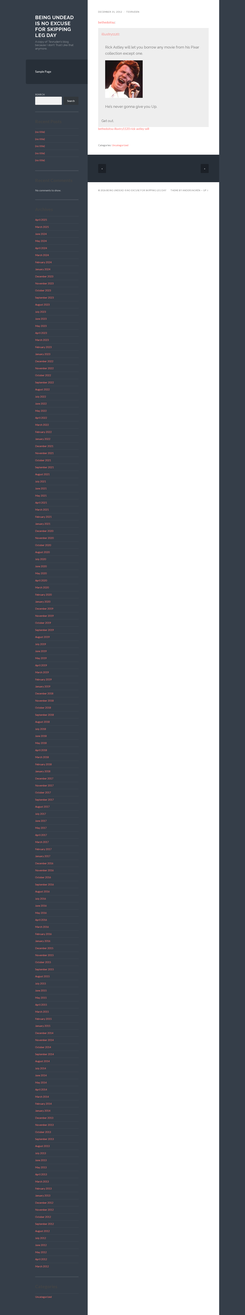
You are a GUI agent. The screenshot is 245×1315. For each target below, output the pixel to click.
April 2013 (41, 1174)
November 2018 (44, 700)
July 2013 (40, 1153)
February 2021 (43, 516)
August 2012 (42, 1230)
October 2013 (43, 1131)
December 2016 (44, 863)
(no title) (40, 131)
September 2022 (44, 382)
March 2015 (42, 1011)
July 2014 (40, 1068)
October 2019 (43, 622)
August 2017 (42, 806)
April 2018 (41, 750)
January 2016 (42, 940)
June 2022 (41, 403)
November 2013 (44, 1124)
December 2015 (44, 948)
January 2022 (42, 438)
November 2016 (44, 870)
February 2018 (43, 764)
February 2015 (43, 1018)
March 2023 (42, 339)
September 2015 (44, 969)
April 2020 (41, 580)
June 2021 (41, 488)
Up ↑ (206, 190)
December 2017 (44, 778)
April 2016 (41, 919)
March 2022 (42, 424)
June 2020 (41, 566)
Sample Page (43, 71)
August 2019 (42, 636)
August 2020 (42, 552)
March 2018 (42, 757)
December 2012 (44, 1202)
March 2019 (42, 672)
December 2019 (44, 608)
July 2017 (40, 813)
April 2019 (41, 665)
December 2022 (44, 361)
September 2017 (44, 799)
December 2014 (44, 1032)
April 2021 (41, 502)
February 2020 (43, 594)
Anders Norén (191, 190)
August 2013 (42, 1145)
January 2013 (42, 1195)
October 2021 (43, 460)
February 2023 (43, 347)
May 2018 (41, 742)
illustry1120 (110, 34)
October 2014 (43, 1047)
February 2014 (43, 1103)
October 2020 (43, 545)
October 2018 (43, 707)
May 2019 (41, 658)
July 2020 (40, 559)
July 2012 (40, 1237)
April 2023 (41, 332)
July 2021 (40, 481)
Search (40, 94)
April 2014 (41, 1089)
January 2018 (42, 771)
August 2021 (42, 474)
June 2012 (41, 1244)
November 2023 (44, 283)
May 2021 (41, 495)
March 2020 (42, 587)
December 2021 (44, 446)
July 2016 (40, 898)
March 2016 (42, 926)
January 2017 (42, 856)
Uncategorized (43, 1296)
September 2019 (44, 629)
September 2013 (44, 1138)
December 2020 (44, 530)
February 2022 (43, 431)
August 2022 (42, 389)
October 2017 (43, 792)
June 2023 (41, 318)
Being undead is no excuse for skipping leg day (54, 26)
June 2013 (41, 1160)
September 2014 (44, 1054)
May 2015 (41, 997)
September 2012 (44, 1223)
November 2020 (44, 537)
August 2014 (42, 1061)
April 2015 (41, 1004)
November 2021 (44, 453)
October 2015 (43, 962)
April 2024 (41, 248)
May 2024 (41, 240)
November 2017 (44, 785)
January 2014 (42, 1110)
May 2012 (41, 1252)
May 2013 (41, 1167)
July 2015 (40, 983)
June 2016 (41, 905)
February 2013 (43, 1188)
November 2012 (44, 1209)
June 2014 (41, 1075)
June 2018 (41, 735)
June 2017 (41, 820)
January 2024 (42, 269)
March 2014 (42, 1096)
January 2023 (42, 354)
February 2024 (43, 262)
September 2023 (44, 297)
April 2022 (41, 417)
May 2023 (41, 325)
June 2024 (41, 233)
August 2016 (42, 891)
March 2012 (42, 1266)
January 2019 (42, 686)
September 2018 (44, 714)
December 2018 (44, 693)
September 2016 (44, 884)
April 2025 (41, 219)
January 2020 (42, 601)
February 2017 (43, 849)
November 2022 (44, 368)
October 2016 (43, 877)
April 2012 (41, 1259)
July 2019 (40, 644)
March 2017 (42, 841)
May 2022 (41, 410)
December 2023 (44, 276)
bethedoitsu (106, 22)
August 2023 (42, 304)
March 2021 (42, 509)
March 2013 (42, 1181)
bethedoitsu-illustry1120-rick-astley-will (123, 129)
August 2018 (42, 721)
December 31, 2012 (110, 12)
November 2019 (44, 615)
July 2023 (40, 311)
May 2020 (41, 573)
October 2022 (43, 375)
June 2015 (41, 990)
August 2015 (42, 976)
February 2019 (43, 679)
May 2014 (41, 1082)
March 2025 (42, 226)
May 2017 (41, 827)
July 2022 (40, 396)
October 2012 (43, 1216)
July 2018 (40, 728)
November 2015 (44, 955)
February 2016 (43, 933)
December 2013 (44, 1117)
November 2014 (44, 1039)
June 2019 (41, 651)
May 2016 (41, 912)
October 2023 (43, 290)
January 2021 (42, 523)
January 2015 (42, 1025)
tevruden (132, 12)
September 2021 (44, 467)
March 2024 (42, 255)
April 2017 (41, 834)
